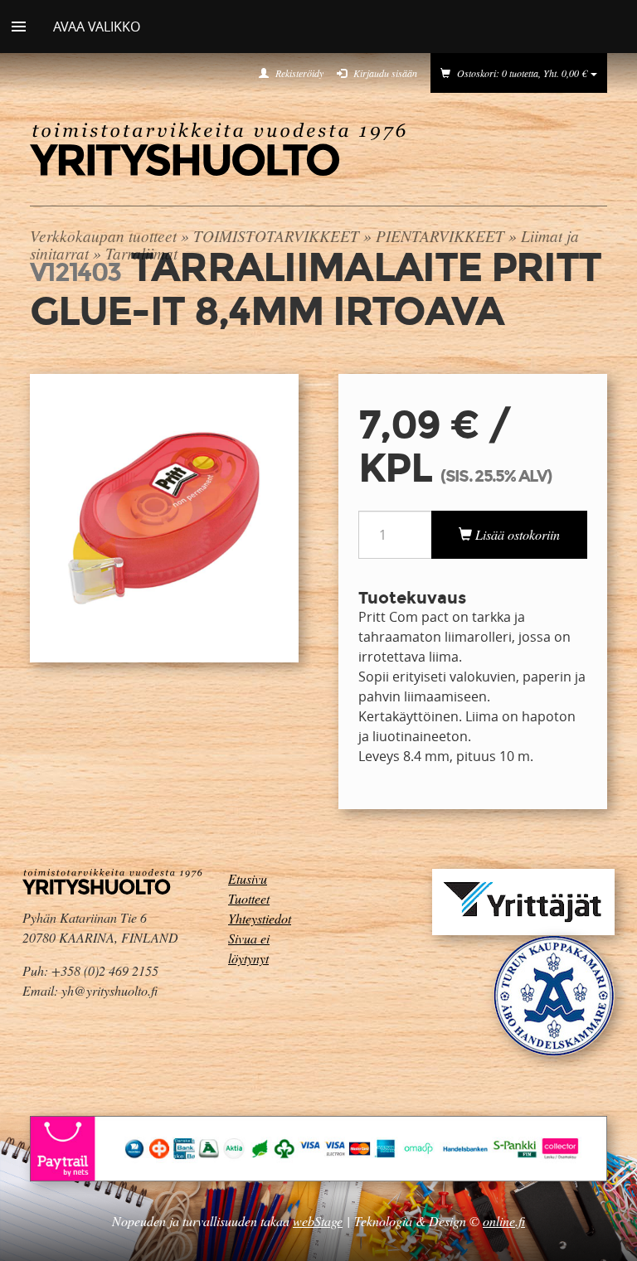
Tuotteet (249, 898)
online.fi (504, 1220)
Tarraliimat (141, 253)
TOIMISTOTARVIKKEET (276, 235)
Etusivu (247, 878)
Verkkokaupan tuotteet (103, 235)
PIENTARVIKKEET (440, 235)
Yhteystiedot (259, 918)
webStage (318, 1220)
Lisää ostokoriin (516, 534)
